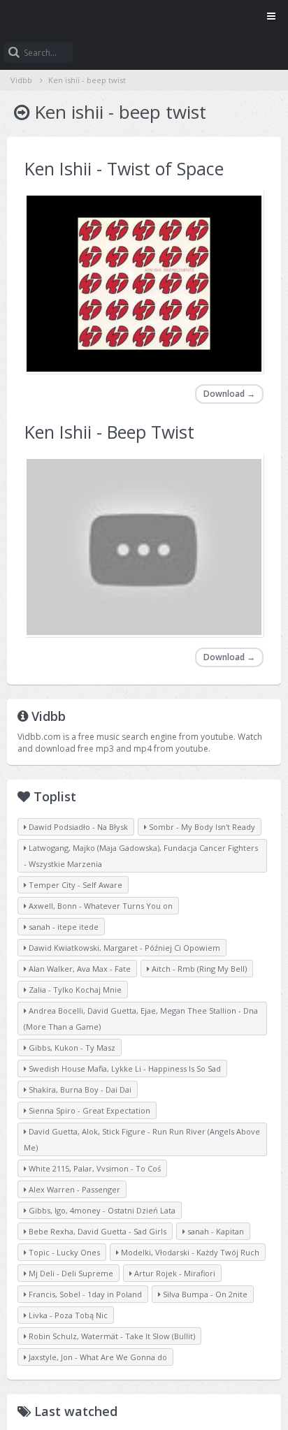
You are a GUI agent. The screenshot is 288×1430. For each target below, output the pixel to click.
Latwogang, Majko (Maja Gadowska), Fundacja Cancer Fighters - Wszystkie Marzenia (141, 855)
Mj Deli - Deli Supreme (70, 1273)
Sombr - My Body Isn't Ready (201, 827)
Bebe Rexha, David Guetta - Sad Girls (96, 1231)
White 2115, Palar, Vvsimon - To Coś (94, 1168)
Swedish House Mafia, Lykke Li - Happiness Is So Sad (124, 1068)
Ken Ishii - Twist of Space (124, 168)
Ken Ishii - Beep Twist (109, 432)
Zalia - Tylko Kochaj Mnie (74, 989)
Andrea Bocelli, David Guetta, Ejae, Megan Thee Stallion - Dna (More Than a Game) (141, 1018)
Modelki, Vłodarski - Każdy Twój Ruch (189, 1252)
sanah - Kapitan (214, 1231)
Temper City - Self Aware (74, 885)
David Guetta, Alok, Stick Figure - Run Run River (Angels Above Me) (142, 1139)
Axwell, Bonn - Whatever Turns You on (100, 905)
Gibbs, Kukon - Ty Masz (71, 1047)
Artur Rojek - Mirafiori (173, 1273)
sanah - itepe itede (63, 926)
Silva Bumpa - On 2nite (204, 1294)
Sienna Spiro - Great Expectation (88, 1110)
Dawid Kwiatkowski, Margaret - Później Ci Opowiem (123, 947)
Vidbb (144, 17)
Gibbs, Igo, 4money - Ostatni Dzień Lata (101, 1210)
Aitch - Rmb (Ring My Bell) (198, 968)
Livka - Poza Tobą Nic (67, 1315)
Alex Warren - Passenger (73, 1189)
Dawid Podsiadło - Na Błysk (77, 827)
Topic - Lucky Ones (63, 1252)
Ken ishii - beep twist (87, 80)
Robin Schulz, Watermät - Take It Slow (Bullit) (111, 1336)
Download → (229, 394)
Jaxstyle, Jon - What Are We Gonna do (97, 1357)
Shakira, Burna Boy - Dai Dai (79, 1089)
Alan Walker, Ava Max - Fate (79, 968)
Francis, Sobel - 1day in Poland (84, 1294)
